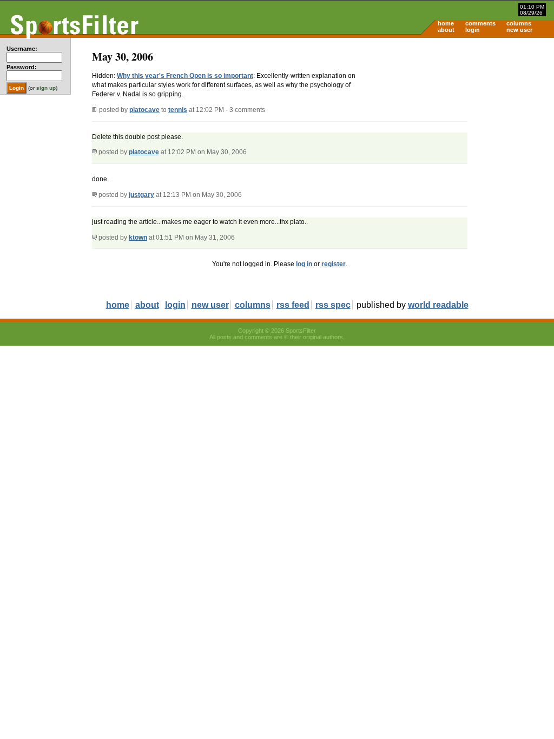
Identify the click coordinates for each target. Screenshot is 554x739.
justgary (141, 195)
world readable (438, 304)
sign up (46, 88)
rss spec (333, 304)
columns (518, 23)
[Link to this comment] (94, 152)
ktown (138, 237)
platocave (144, 110)
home (446, 23)
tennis (177, 110)
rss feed (292, 304)
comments (480, 23)
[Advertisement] (462, 122)
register (333, 264)
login (472, 30)
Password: (21, 67)
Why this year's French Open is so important (185, 76)
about (446, 30)
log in (304, 264)
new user (519, 30)
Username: (21, 48)
